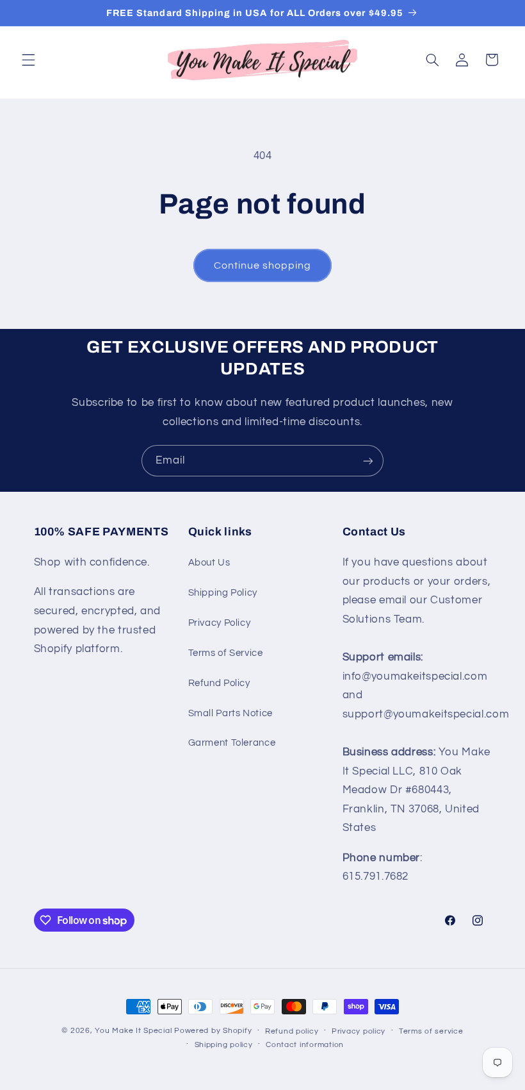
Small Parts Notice (230, 713)
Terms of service (431, 1031)
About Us (209, 562)
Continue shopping (263, 265)
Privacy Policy (219, 623)
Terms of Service (225, 653)
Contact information (305, 1044)
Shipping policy (224, 1044)
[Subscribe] (368, 460)
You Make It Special (133, 1030)
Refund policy (292, 1031)
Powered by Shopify (213, 1030)
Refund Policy (219, 683)
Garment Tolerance (232, 743)
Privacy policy (358, 1031)
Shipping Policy (222, 593)
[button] (28, 59)
